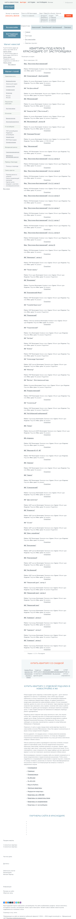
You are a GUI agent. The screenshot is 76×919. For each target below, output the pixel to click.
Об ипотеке (9, 93)
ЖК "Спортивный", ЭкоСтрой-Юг (36, 76)
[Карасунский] (43, 19)
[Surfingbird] (16, 902)
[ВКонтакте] (4, 902)
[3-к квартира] (52, 21)
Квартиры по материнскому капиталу (12, 156)
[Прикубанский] (43, 17)
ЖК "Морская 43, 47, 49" (32, 450)
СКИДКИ (5, 885)
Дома (4, 861)
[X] (10, 902)
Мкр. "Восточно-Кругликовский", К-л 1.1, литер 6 (42, 233)
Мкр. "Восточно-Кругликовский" (36, 64)
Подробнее (47, 72)
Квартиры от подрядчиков (37, 801)
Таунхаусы (6, 866)
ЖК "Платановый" (30, 558)
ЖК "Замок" (28, 475)
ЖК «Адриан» (29, 438)
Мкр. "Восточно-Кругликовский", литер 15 (39, 245)
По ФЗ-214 (31, 778)
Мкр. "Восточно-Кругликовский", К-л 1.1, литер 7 (42, 220)
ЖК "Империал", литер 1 (33, 257)
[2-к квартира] (52, 19)
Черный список (10, 137)
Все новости (12, 64)
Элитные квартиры (35, 788)
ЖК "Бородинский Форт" (33, 292)
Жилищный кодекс (11, 81)
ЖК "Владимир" (30, 280)
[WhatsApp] (18, 902)
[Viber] (20, 902)
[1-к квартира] (52, 17)
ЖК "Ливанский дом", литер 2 (35, 593)
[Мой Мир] (8, 902)
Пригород (67, 27)
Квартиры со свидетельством (39, 798)
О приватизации (10, 89)
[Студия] (52, 16)
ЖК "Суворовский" (31, 487)
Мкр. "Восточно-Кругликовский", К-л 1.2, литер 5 (42, 183)
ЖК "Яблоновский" (31, 99)
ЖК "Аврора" (29, 463)
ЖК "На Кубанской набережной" (36, 413)
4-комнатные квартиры (10, 852)
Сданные (31, 771)
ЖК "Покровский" (30, 315)
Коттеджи (31, 2)
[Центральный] (43, 21)
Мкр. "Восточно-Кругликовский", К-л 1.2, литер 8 (42, 171)
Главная (27, 32)
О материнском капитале (12, 152)
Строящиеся (32, 768)
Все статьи (6, 189)
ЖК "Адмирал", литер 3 (32, 618)
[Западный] (43, 16)
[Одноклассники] (6, 902)
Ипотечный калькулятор (12, 121)
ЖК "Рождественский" (32, 390)
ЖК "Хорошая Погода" (32, 134)
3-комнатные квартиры (10, 849)
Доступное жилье (10, 108)
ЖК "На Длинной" (30, 570)
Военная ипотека (10, 118)
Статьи (5, 879)
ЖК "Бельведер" (30, 545)
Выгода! (23, 2)
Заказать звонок (12, 16)
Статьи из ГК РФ (10, 86)
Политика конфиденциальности (16, 918)
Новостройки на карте (10, 882)
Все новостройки (12, 27)
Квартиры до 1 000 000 (36, 795)
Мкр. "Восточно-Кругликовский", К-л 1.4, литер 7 (42, 208)
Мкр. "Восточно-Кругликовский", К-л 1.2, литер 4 (42, 159)
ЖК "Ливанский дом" (31, 605)
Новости (5, 877)
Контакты (6, 895)
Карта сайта (7, 898)
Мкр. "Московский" (31, 146)
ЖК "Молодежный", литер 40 (34, 121)
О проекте (6, 901)
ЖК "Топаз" (28, 426)
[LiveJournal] (12, 902)
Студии (5, 843)
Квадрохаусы (7, 869)
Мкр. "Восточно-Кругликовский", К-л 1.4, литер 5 (42, 196)
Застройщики (42, 2)
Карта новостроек (12, 2)
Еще (4, 854)
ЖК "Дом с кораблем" (32, 533)
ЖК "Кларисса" (29, 510)
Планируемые (33, 774)
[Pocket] (14, 902)
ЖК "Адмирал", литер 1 (32, 640)
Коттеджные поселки (9, 859)
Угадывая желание (11, 142)
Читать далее (7, 51)
